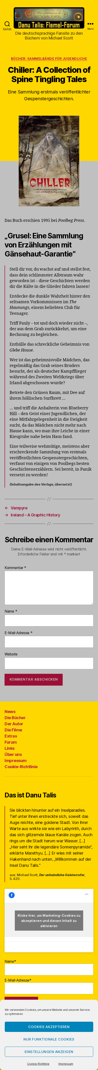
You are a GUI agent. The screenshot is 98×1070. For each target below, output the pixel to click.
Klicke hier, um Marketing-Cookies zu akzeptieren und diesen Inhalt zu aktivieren (49, 921)
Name (11, 611)
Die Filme (13, 730)
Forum (11, 742)
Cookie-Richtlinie (38, 1063)
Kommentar (15, 568)
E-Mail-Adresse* (18, 980)
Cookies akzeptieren (49, 1027)
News (10, 711)
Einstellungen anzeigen (49, 1052)
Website (11, 654)
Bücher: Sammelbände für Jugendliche (49, 59)
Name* (10, 961)
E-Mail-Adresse (19, 633)
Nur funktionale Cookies (49, 1039)
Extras (11, 736)
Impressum (65, 1063)
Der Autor (14, 723)
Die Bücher (15, 717)
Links (10, 748)
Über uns (13, 754)
